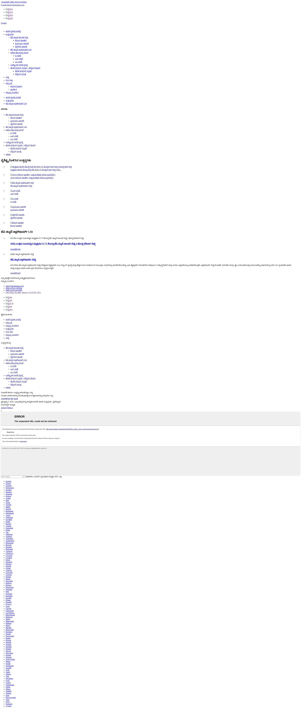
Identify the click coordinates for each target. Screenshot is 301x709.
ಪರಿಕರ (8, 155)
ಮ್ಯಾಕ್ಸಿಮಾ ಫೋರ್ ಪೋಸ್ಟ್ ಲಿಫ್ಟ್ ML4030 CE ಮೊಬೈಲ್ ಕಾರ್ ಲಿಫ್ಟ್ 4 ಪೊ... (35, 170)
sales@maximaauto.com (15, 286)
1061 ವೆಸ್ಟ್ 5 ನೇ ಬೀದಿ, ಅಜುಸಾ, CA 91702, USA (23, 292)
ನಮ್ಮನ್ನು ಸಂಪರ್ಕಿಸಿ (12, 92)
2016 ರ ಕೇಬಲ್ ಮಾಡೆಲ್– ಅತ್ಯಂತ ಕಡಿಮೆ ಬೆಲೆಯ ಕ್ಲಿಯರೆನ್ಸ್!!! (31, 178)
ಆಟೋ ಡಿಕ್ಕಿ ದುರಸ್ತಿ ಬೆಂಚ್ (19, 53)
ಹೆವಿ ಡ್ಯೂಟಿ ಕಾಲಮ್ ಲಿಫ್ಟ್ (19, 37)
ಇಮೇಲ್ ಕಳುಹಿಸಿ (7, 408)
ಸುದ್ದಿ (7, 77)
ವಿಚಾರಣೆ (13, 249)
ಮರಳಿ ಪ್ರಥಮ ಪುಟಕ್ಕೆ (13, 31)
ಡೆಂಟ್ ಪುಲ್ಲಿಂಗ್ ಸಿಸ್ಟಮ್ (23, 71)
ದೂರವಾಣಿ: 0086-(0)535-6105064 (13, 2)
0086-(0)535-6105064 (14, 288)
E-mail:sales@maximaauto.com (12, 5)
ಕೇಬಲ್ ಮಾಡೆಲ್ (21, 40)
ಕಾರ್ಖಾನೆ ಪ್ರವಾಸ (16, 86)
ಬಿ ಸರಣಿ (18, 56)
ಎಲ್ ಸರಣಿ (19, 59)
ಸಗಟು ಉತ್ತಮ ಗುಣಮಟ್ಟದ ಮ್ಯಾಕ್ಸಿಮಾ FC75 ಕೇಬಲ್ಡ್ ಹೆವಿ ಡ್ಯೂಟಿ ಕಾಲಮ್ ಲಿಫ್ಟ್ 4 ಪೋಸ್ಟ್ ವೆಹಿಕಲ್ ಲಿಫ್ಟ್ (52, 243)
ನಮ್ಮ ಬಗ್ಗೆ (9, 83)
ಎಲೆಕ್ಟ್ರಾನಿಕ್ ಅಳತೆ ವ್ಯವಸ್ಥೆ (19, 65)
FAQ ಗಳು (9, 80)
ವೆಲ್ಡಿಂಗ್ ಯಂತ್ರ (20, 74)
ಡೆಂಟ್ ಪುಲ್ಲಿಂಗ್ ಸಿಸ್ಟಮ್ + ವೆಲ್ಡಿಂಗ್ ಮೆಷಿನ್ (25, 68)
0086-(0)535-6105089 (14, 290)
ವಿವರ (18, 249)
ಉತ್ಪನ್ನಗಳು (10, 34)
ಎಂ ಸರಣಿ (18, 62)
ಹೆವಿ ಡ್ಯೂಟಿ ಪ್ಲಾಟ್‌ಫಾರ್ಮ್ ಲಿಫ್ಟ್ (21, 186)
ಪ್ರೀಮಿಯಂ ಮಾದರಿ (22, 43)
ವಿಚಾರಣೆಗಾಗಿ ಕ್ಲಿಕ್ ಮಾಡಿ (9, 399)
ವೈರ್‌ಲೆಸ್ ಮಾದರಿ (21, 47)
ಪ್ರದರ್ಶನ (13, 89)
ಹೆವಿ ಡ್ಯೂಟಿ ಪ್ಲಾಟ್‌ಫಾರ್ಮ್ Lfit (20, 50)
